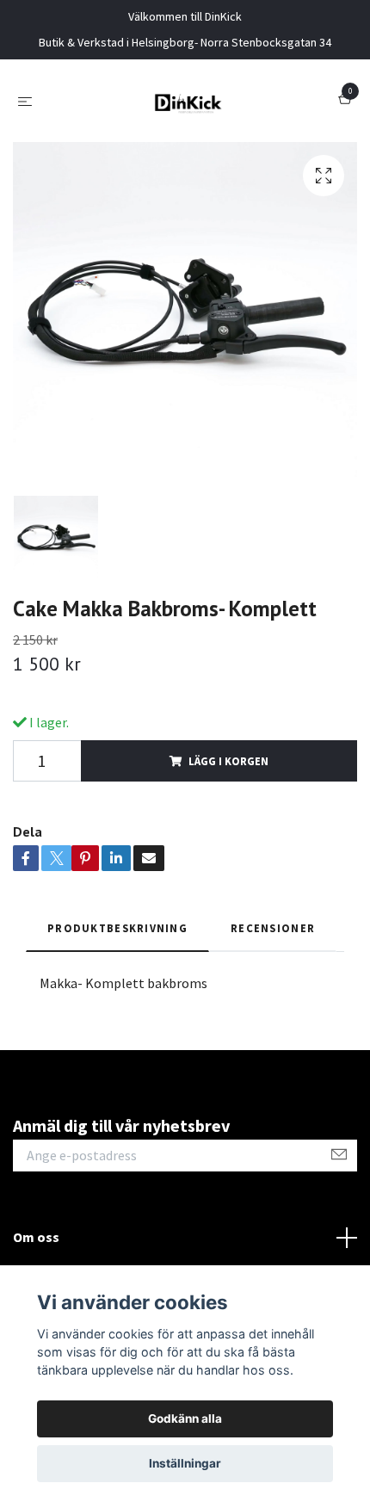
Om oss (36, 1236)
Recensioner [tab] (273, 928)
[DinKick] (188, 100)
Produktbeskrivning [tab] (117, 928)
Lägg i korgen (228, 761)
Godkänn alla (185, 1418)
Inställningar (185, 1463)
